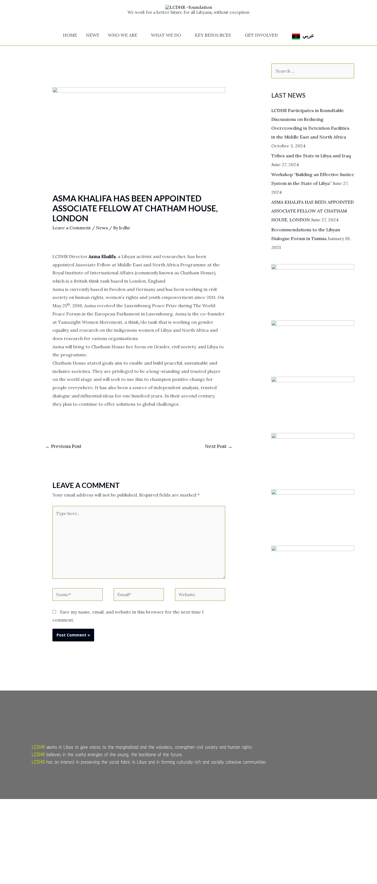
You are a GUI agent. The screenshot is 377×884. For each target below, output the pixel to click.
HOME (70, 35)
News (102, 227)
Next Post (218, 446)
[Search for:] (312, 71)
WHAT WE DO (166, 35)
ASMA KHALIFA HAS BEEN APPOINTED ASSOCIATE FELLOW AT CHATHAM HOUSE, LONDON (312, 210)
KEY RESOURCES (213, 35)
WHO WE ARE (122, 35)
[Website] (200, 595)
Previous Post (63, 446)
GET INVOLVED (261, 35)
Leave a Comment (71, 227)
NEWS (92, 35)
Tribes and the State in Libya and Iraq (311, 155)
